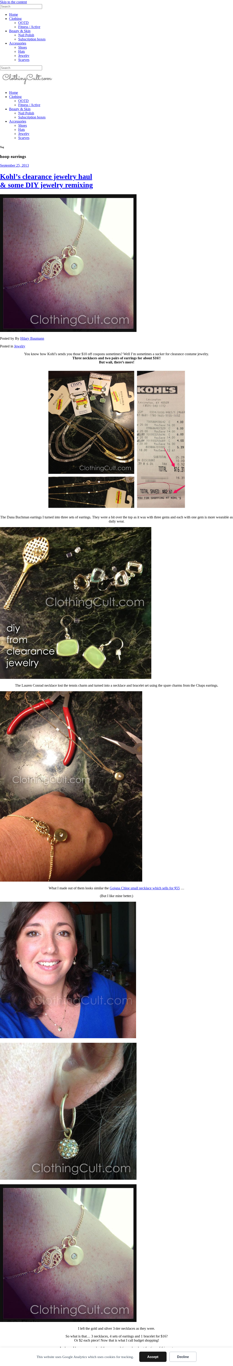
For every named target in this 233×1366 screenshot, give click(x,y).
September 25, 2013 (14, 165)
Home (13, 14)
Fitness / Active (29, 27)
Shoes (22, 47)
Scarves (23, 60)
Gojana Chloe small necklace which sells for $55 (145, 888)
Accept (152, 1357)
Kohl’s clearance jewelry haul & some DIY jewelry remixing (46, 180)
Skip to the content (13, 2)
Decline (183, 1357)
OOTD (23, 23)
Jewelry (23, 56)
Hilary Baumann (32, 338)
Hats (21, 51)
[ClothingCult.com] (27, 85)
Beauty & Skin (19, 31)
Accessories (17, 43)
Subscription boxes (32, 39)
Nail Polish (26, 35)
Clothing (15, 19)
